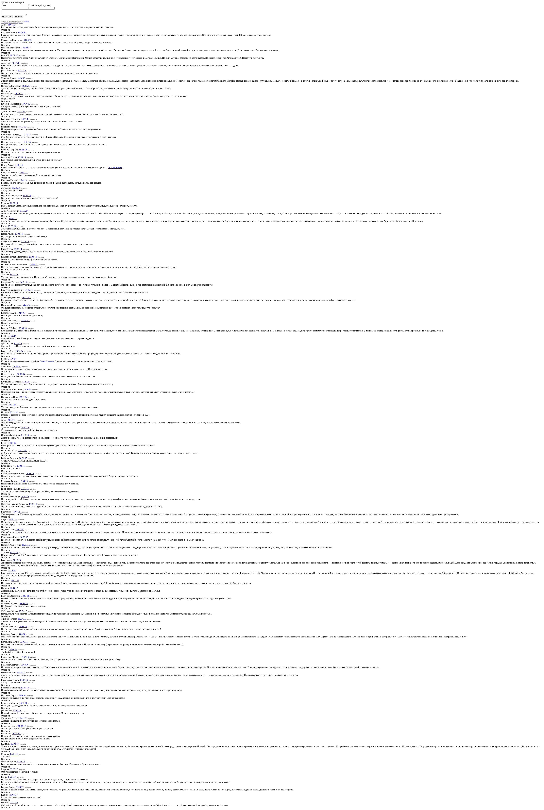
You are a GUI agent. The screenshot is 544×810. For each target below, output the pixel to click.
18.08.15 (19, 529)
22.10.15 (12, 570)
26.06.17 (13, 795)
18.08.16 (24, 680)
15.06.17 (12, 777)
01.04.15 (30, 473)
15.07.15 (16, 512)
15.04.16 (23, 611)
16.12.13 (22, 127)
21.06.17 (20, 787)
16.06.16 (21, 634)
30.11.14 (14, 412)
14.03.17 (14, 754)
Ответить (5, 30)
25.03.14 (12, 226)
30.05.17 (21, 761)
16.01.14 (19, 165)
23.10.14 (27, 389)
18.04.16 (22, 619)
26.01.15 (23, 458)
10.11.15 (14, 588)
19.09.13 (22, 70)
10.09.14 (18, 343)
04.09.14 (27, 305)
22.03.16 (25, 596)
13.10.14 (19, 351)
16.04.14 (24, 282)
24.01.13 (11, 25)
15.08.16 (25, 665)
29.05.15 (25, 489)
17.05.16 (23, 626)
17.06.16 (13, 649)
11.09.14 (12, 336)
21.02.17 (22, 726)
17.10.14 (26, 381)
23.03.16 (24, 603)
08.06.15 (25, 496)
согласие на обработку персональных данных (15, 22)
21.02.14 (14, 203)
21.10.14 (12, 359)
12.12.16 (17, 710)
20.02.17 (23, 718)
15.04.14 (34, 264)
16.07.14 (26, 297)
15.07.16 (25, 657)
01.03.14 (24, 211)
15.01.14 (27, 142)
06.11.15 (15, 580)
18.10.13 (21, 78)
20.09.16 (22, 695)
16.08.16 (21, 672)
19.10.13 (26, 104)
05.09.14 (25, 320)
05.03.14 (13, 218)
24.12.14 (12, 420)
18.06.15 (33, 504)
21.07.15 (13, 519)
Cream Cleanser (115, 167)
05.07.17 (14, 802)
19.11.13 (25, 119)
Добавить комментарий (12, 2)
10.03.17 (16, 733)
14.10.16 (23, 703)
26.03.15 (21, 466)
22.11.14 (24, 397)
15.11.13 (21, 111)
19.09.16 (25, 687)
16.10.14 (16, 366)
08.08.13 (22, 32)
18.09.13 (14, 55)
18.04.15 (24, 481)
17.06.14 (29, 290)
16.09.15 (26, 545)
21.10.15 (17, 560)
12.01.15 (12, 443)
